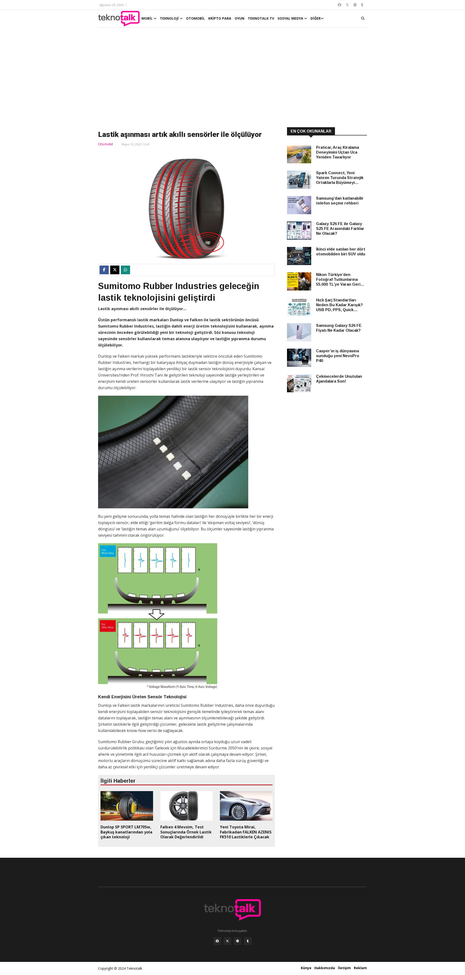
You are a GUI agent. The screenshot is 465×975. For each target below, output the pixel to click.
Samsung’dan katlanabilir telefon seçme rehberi (340, 200)
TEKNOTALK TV (261, 18)
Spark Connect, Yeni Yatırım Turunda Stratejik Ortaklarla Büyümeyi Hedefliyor (340, 178)
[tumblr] (248, 941)
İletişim (344, 968)
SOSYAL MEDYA (291, 18)
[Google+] (237, 941)
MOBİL (147, 18)
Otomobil (105, 144)
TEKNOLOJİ (170, 18)
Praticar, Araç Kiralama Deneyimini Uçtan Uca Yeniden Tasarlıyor (337, 152)
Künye (306, 968)
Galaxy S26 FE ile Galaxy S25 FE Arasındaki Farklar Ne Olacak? (340, 229)
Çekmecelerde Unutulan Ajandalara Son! (339, 378)
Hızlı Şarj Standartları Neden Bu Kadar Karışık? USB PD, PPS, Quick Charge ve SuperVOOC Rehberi (339, 305)
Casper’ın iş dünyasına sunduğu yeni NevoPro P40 (337, 356)
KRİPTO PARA (219, 18)
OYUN (239, 18)
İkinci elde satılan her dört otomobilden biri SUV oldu (340, 251)
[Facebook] (217, 941)
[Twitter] (227, 941)
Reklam (360, 968)
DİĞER (315, 18)
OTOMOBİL (195, 18)
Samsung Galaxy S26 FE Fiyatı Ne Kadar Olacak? (339, 327)
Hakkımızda (324, 968)
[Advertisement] (232, 78)
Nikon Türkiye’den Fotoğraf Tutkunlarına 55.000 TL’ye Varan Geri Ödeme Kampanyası (338, 280)
